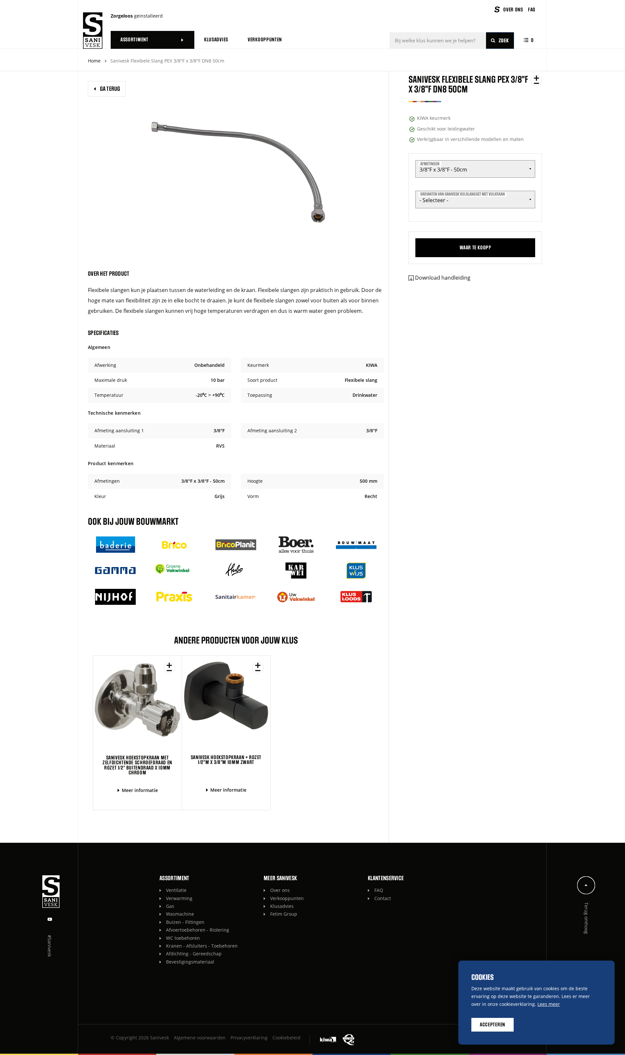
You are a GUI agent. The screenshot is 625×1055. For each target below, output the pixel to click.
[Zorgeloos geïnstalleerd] (93, 30)
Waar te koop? (475, 247)
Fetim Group (283, 914)
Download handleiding (442, 277)
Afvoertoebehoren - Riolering (197, 930)
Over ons (280, 890)
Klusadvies (282, 906)
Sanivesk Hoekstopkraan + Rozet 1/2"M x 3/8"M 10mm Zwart (226, 760)
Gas (170, 906)
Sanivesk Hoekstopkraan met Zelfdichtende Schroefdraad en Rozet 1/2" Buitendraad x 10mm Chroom (137, 765)
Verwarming (179, 898)
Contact (382, 898)
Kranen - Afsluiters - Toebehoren (202, 946)
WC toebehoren (183, 938)
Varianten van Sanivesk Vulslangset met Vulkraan (462, 194)
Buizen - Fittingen (185, 922)
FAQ (378, 890)
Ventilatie (176, 890)
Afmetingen (429, 163)
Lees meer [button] (548, 1004)
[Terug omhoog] (586, 885)
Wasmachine (180, 914)
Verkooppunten (287, 898)
